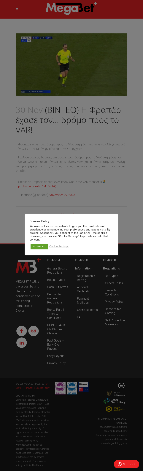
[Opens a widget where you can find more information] (126, 464)
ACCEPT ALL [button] (39, 246)
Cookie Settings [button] (59, 246)
